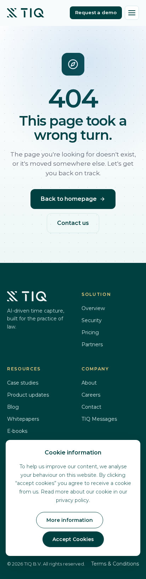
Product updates (28, 395)
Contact (91, 407)
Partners (92, 344)
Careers (91, 395)
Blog (13, 407)
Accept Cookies (73, 539)
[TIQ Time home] (25, 12)
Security (92, 320)
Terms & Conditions (115, 564)
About (89, 383)
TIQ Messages (99, 419)
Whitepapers (23, 419)
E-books (17, 431)
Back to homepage (69, 198)
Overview (93, 308)
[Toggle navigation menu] (132, 13)
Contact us (73, 223)
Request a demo (96, 12)
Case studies (22, 383)
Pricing (90, 332)
